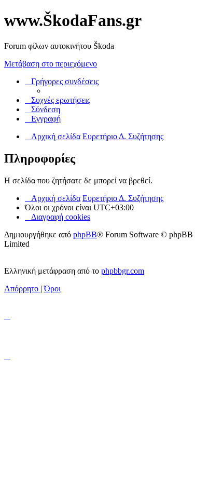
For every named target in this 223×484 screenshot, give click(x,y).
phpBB (85, 234)
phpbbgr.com (122, 270)
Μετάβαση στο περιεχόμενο (50, 63)
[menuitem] (57, 100)
